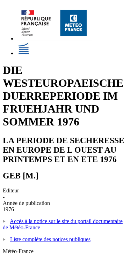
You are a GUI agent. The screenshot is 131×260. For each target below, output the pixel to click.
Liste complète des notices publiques (50, 239)
